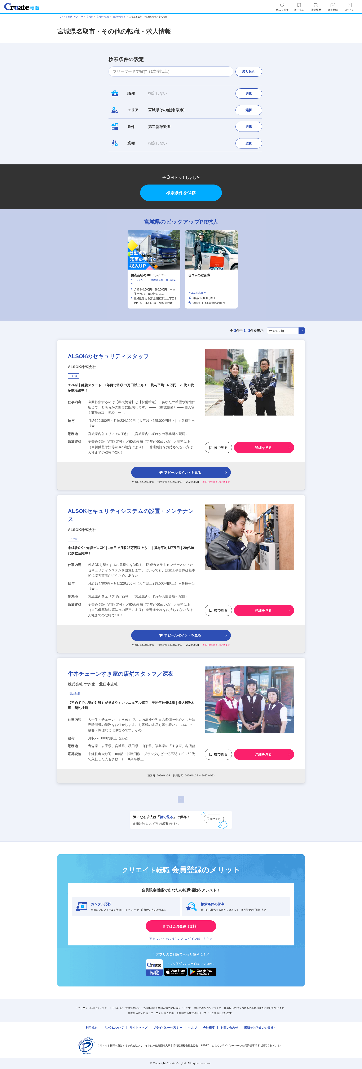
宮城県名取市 (119, 16)
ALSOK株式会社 (82, 367)
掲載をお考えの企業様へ (260, 1027)
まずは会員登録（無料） (181, 926)
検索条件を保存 (181, 192)
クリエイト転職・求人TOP (70, 16)
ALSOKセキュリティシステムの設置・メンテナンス (131, 515)
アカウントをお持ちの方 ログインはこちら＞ (181, 938)
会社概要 (209, 1027)
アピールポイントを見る (182, 472)
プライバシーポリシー (167, 1027)
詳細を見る (263, 447)
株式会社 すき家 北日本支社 (93, 684)
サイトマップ (138, 1027)
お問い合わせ (229, 1027)
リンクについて (113, 1027)
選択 (249, 93)
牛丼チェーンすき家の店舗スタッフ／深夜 (120, 674)
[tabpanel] (154, 269)
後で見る (221, 447)
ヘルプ (192, 1027)
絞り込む (249, 71)
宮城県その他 (103, 16)
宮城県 (90, 16)
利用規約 (91, 1027)
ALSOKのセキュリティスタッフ (108, 356)
